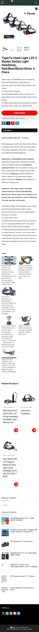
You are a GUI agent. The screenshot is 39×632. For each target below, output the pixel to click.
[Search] (35, 3)
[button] (36, 9)
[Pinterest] (11, 613)
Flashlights (11, 118)
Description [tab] (7, 130)
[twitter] (3, 613)
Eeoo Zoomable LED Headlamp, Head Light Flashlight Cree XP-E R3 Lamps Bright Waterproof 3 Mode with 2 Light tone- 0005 (26, 272)
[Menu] (2, 3)
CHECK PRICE (19, 113)
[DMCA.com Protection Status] (20, 627)
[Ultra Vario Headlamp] (28, 398)
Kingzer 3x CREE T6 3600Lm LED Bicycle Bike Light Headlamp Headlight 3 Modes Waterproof (25, 330)
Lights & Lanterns (20, 118)
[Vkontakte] (18, 613)
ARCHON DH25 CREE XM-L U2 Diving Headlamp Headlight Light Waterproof (10, 416)
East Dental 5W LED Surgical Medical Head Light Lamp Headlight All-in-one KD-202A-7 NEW (10, 468)
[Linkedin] (14, 613)
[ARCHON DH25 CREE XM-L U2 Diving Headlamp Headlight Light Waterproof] (10, 398)
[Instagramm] (7, 613)
